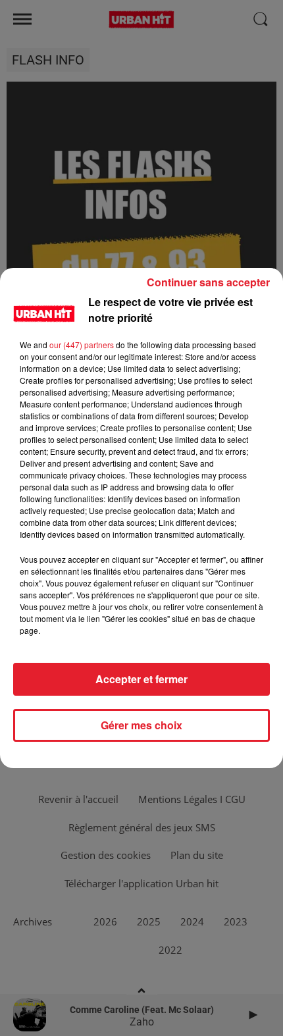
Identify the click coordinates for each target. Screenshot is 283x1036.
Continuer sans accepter (208, 282)
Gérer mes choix (141, 725)
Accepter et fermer (141, 678)
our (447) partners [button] (81, 344)
